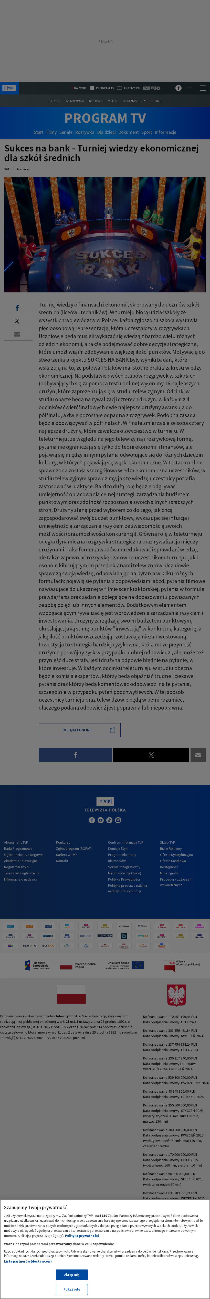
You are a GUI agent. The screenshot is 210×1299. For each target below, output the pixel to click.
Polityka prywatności (82, 1236)
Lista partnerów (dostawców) (28, 1261)
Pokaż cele (72, 1289)
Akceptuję (71, 1275)
